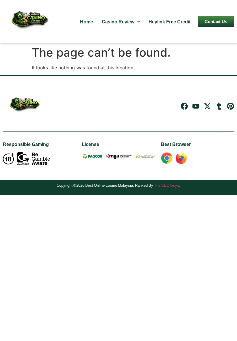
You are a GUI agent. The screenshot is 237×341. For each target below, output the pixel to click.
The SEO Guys (166, 185)
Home (86, 21)
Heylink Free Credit (169, 21)
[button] (120, 21)
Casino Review (118, 21)
